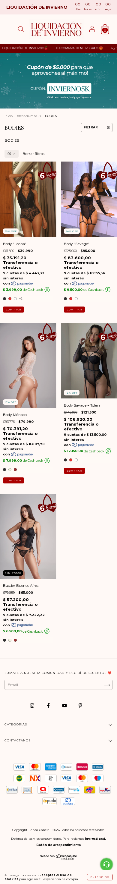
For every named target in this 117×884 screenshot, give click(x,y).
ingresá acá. (95, 839)
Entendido (99, 877)
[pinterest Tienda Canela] (80, 705)
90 (9, 154)
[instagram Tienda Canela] (32, 705)
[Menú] (10, 30)
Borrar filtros (33, 153)
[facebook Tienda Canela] (49, 705)
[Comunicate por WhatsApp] (106, 864)
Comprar (13, 309)
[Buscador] (21, 30)
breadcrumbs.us (29, 116)
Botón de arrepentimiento (58, 845)
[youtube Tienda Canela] (65, 705)
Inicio (8, 116)
